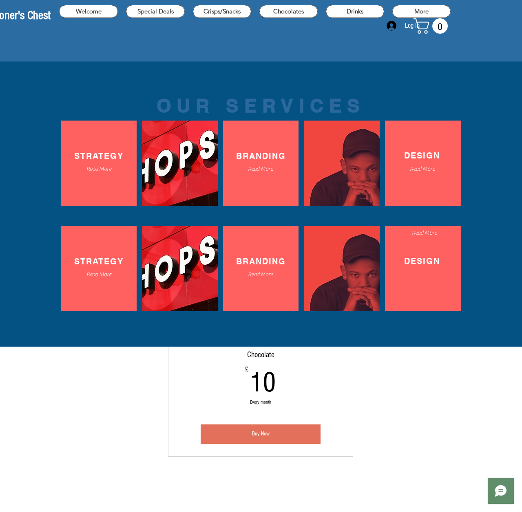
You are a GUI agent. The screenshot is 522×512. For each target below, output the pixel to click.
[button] (432, 26)
